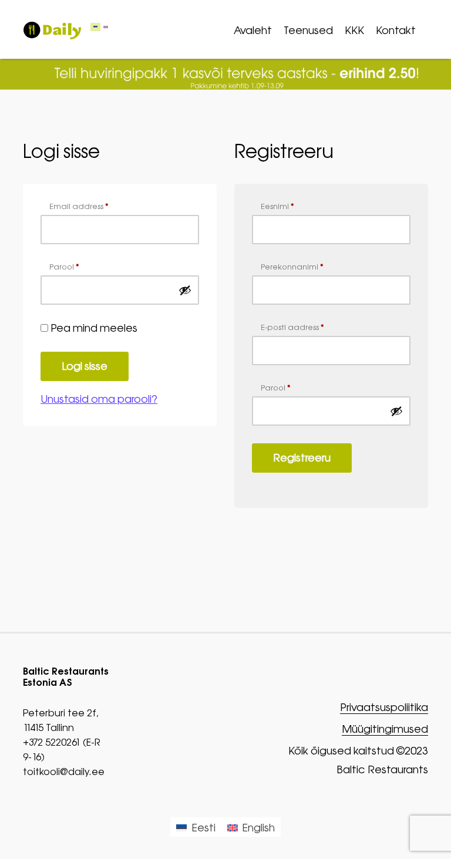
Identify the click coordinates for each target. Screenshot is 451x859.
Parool (64, 267)
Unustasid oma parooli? (99, 399)
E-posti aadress (292, 327)
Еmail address (79, 206)
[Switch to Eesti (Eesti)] (95, 27)
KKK (354, 30)
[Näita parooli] (185, 290)
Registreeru (302, 457)
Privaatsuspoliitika (384, 708)
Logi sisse (84, 366)
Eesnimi (277, 206)
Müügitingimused (385, 729)
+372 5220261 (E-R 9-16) (61, 749)
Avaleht (253, 30)
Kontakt (396, 30)
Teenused (308, 30)
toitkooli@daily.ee (64, 771)
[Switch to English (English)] (105, 27)
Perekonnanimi (292, 267)
